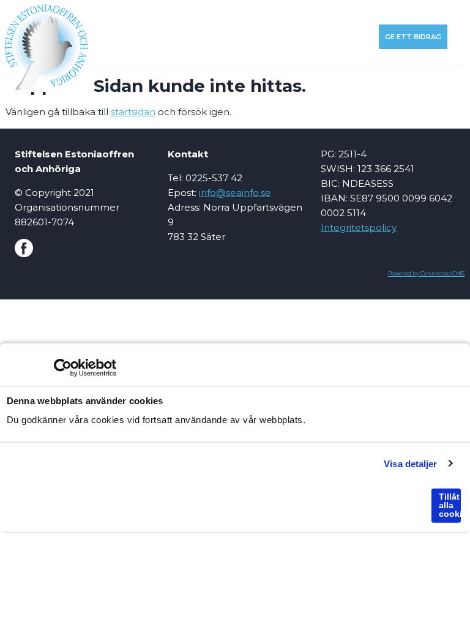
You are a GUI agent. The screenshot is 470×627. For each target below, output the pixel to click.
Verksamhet (150, 12)
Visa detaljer (410, 463)
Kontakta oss (343, 36)
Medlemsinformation (260, 12)
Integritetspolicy (359, 227)
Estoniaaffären (407, 12)
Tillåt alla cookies (450, 505)
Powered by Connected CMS (426, 274)
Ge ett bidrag (413, 36)
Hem (105, 12)
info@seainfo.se (235, 192)
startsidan (133, 112)
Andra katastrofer (211, 36)
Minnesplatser (128, 36)
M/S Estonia (339, 12)
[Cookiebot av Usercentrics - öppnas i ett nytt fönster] (62, 368)
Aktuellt (282, 36)
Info (195, 12)
